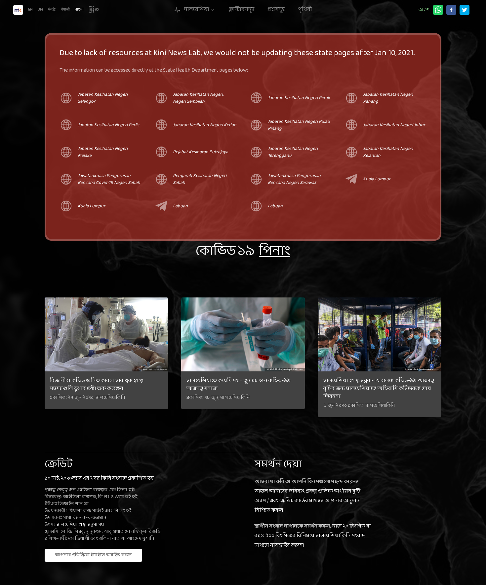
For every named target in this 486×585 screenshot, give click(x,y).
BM (40, 9)
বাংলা (79, 9)
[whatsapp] (438, 10)
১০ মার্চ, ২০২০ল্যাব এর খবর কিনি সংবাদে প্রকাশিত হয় (99, 478)
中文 (52, 9)
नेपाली (65, 9)
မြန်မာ (94, 9)
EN (30, 9)
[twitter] (464, 10)
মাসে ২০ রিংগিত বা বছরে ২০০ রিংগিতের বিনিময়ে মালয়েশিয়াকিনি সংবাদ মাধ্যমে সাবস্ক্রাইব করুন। (313, 536)
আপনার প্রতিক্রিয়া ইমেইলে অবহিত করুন (93, 555)
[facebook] (451, 10)
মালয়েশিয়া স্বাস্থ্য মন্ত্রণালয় (80, 525)
